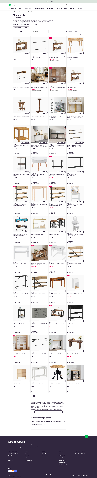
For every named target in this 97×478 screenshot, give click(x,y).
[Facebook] (51, 475)
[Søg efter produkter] (66, 5)
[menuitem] (12, 8)
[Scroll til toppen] (86, 436)
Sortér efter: (71, 31)
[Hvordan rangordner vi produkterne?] (67, 31)
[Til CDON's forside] (9, 5)
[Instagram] (46, 475)
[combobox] (40, 5)
